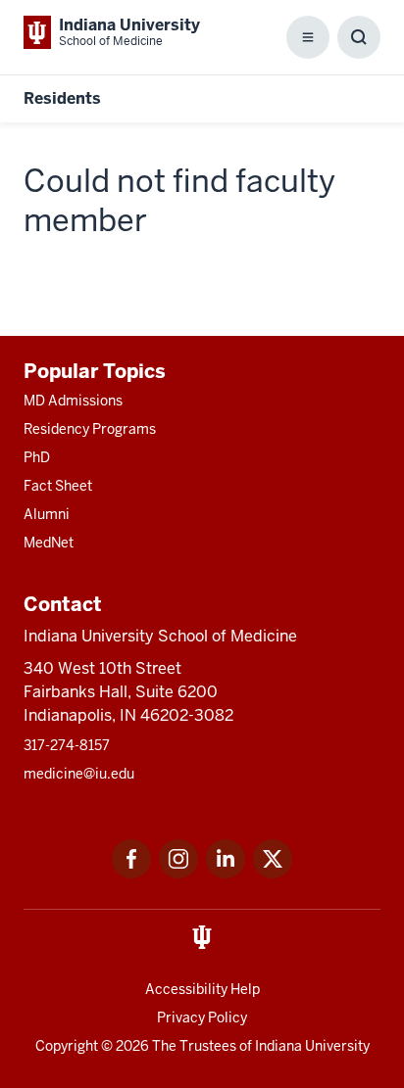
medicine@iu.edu (79, 773)
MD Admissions (73, 400)
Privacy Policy (202, 1017)
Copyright (66, 1046)
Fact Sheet (58, 486)
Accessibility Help (202, 989)
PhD (37, 457)
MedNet (49, 542)
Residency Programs (90, 429)
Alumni (47, 514)
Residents (62, 98)
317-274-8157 (67, 745)
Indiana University (312, 1046)
